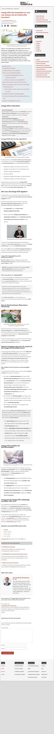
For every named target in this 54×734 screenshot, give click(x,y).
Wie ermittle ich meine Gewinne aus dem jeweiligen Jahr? (18, 90)
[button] (2, 26)
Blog (42, 668)
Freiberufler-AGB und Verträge (43, 76)
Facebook (3, 665)
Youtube (2, 674)
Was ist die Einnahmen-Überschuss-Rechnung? (14, 82)
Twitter (2, 668)
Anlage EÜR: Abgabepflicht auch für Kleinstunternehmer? (14, 76)
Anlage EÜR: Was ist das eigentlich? (12, 70)
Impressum (44, 671)
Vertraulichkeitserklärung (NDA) (43, 21)
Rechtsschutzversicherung (42, 32)
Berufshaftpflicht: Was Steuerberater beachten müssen (14, 554)
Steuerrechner (39, 30)
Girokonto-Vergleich (19, 668)
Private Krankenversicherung (42, 73)
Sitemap (43, 665)
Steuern (38, 59)
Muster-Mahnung (40, 18)
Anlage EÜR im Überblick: (9, 68)
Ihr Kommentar (4, 628)
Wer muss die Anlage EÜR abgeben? (12, 73)
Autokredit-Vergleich (19, 665)
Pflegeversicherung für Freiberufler (10, 562)
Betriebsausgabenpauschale (42, 61)
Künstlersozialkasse (40, 69)
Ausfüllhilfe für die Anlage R (8, 547)
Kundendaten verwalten (41, 75)
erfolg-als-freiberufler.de (7, 8)
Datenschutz (44, 677)
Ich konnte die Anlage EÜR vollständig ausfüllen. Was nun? (16, 97)
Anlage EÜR (38, 41)
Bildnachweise (44, 674)
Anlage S (38, 43)
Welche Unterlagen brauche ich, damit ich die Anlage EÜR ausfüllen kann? (16, 86)
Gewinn (25, 115)
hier (14, 135)
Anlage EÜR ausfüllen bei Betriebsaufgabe (13, 94)
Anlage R (38, 49)
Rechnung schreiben (40, 63)
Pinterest (3, 671)
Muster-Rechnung (40, 16)
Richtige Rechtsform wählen (34, 674)
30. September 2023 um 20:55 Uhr (8, 605)
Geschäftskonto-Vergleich (20, 674)
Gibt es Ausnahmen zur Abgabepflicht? (15, 80)
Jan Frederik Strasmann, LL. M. (9, 20)
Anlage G (38, 45)
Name (2, 645)
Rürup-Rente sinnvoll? (32, 677)
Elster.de (6, 529)
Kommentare (13, 25)
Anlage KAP (38, 50)
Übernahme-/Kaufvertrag (42, 19)
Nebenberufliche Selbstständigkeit (44, 67)
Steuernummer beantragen (33, 671)
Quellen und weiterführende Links (11, 101)
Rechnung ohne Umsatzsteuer (43, 65)
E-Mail (2, 648)
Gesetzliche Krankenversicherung (43, 71)
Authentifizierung (10, 521)
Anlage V (38, 47)
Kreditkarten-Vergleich (19, 671)
